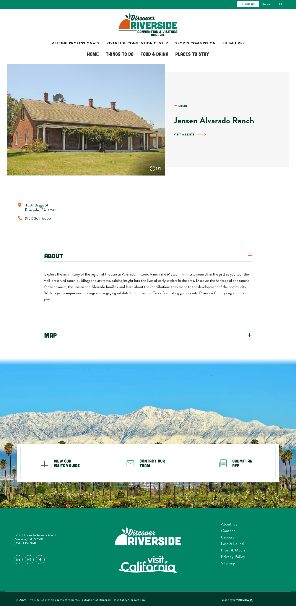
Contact (228, 530)
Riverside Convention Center (137, 43)
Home (93, 53)
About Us (229, 524)
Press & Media (233, 550)
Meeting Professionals (75, 43)
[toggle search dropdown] (280, 4)
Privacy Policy (233, 556)
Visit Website (184, 134)
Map (50, 335)
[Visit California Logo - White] (147, 565)
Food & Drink (154, 53)
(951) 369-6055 (38, 218)
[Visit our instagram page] (29, 559)
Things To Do (119, 53)
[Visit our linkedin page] (18, 559)
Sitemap (228, 563)
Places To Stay (192, 53)
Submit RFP (248, 4)
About (53, 255)
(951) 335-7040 (25, 543)
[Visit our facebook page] (40, 559)
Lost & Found (232, 543)
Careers (227, 537)
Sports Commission (195, 43)
